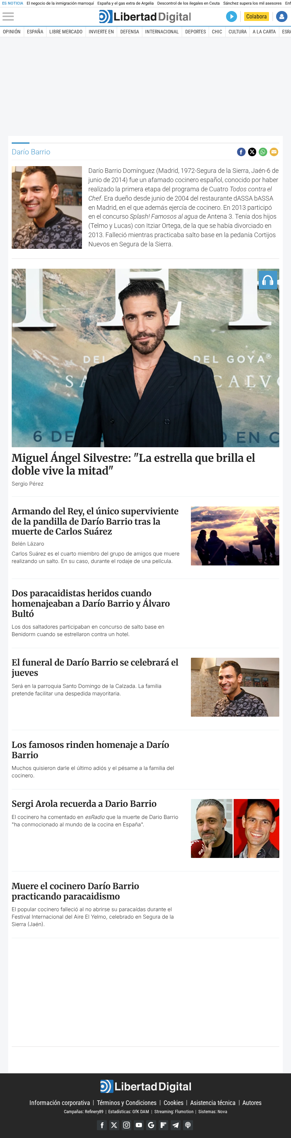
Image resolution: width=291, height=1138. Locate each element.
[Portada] (145, 16)
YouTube (139, 1125)
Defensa (129, 31)
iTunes (188, 1125)
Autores (252, 1102)
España (35, 31)
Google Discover (151, 1125)
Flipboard (164, 1125)
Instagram (127, 1125)
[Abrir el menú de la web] (50, 16)
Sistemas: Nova (212, 1111)
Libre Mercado (65, 31)
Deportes (195, 31)
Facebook (102, 1125)
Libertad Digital (145, 1086)
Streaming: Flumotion (173, 1111)
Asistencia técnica (213, 1102)
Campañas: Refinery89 (83, 1111)
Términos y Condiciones (127, 1102)
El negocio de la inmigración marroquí (60, 3)
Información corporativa (59, 1102)
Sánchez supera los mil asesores (252, 3)
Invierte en (101, 31)
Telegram (176, 1125)
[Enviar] (263, 152)
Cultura (238, 31)
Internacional (162, 31)
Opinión (12, 31)
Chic (217, 31)
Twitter (114, 1125)
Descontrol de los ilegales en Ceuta (188, 3)
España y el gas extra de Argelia (125, 3)
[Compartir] (241, 152)
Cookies (173, 1102)
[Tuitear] (252, 152)
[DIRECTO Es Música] (231, 16)
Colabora (256, 16)
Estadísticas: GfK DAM (128, 1111)
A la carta (264, 31)
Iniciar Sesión (281, 16)
